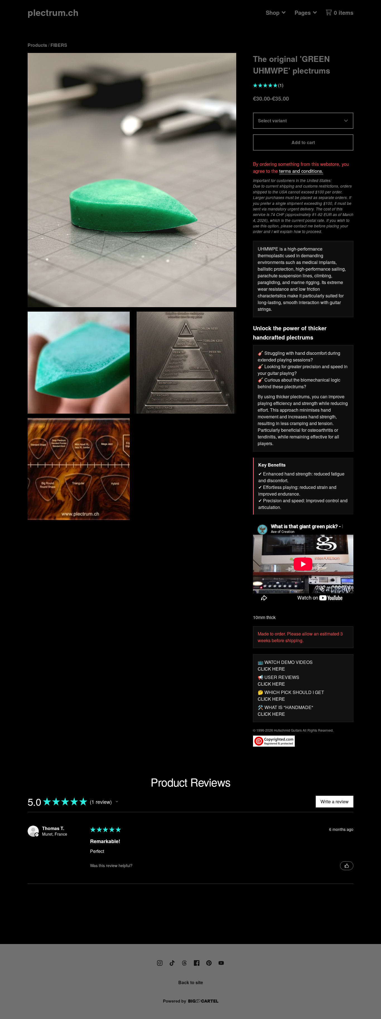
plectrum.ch (53, 12)
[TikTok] (172, 963)
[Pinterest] (209, 963)
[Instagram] (160, 963)
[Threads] (184, 963)
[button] (117, 801)
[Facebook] (197, 963)
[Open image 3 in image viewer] (185, 363)
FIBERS (58, 45)
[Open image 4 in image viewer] (79, 469)
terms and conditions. (301, 171)
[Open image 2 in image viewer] (79, 363)
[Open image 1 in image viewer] (132, 180)
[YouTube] (221, 963)
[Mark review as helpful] (346, 865)
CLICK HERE (271, 669)
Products (37, 45)
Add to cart (303, 142)
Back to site (190, 982)
